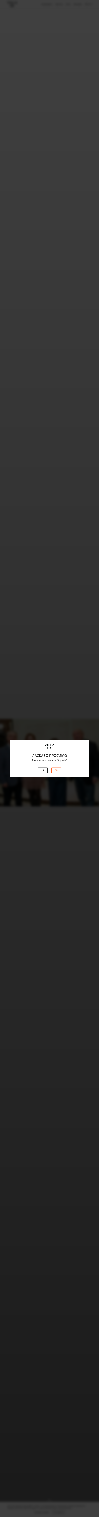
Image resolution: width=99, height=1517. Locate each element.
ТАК (56, 770)
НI (43, 770)
